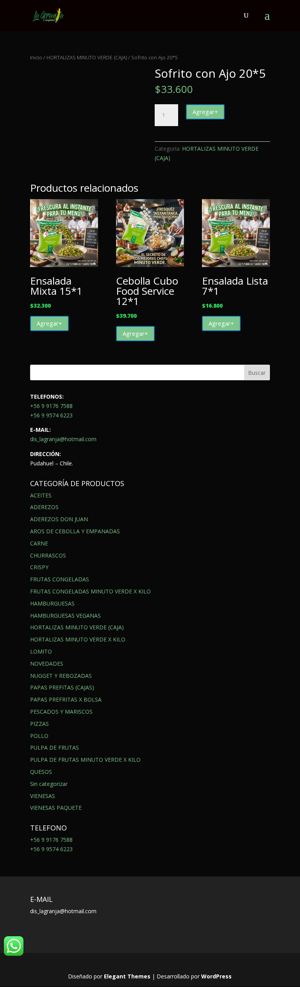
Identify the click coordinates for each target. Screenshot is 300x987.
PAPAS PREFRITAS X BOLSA (66, 699)
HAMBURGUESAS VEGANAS (65, 615)
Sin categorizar (49, 783)
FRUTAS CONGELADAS (59, 579)
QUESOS (41, 771)
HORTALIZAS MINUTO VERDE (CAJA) (86, 57)
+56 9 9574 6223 (51, 415)
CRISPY (39, 567)
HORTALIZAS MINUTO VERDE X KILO (77, 639)
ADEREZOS (44, 507)
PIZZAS (39, 723)
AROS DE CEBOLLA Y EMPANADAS (75, 531)
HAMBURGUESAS (52, 603)
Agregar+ (205, 112)
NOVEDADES (46, 663)
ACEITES (41, 495)
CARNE (39, 543)
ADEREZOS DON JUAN (59, 519)
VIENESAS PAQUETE (56, 807)
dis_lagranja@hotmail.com (63, 439)
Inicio (36, 57)
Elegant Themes (127, 976)
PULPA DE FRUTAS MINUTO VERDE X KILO (85, 759)
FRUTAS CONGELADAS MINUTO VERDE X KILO (90, 591)
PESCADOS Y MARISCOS (61, 711)
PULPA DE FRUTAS (54, 747)
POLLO (39, 735)
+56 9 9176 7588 (51, 406)
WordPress (216, 976)
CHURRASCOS (48, 555)
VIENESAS (42, 796)
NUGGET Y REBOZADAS (61, 675)
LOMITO (41, 651)
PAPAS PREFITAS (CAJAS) (62, 687)
